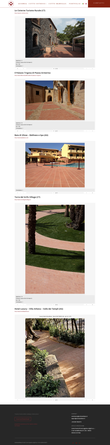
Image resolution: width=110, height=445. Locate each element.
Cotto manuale (57, 3)
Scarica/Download (22, 419)
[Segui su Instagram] (76, 443)
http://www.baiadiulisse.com (21, 137)
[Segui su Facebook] (73, 443)
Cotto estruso (37, 3)
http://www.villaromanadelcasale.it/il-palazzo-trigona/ (28, 75)
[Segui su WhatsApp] (79, 443)
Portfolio (75, 3)
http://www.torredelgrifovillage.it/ (23, 199)
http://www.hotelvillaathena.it (22, 311)
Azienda (22, 3)
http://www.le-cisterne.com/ (21, 13)
